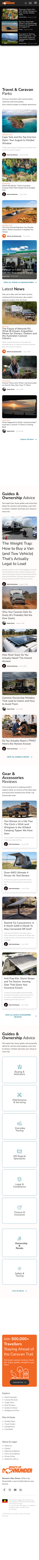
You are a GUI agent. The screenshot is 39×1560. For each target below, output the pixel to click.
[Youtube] (15, 1490)
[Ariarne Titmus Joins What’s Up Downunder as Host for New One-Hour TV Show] (19, 367)
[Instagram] (10, 1490)
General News (23, 17)
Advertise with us (11, 1459)
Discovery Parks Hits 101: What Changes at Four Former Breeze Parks (28, 12)
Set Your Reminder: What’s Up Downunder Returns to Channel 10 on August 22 (28, 24)
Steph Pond (10, 389)
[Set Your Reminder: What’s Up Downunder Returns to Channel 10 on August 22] (10, 26)
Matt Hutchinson (12, 155)
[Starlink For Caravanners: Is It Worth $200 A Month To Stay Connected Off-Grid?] (19, 908)
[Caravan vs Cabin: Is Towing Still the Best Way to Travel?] (19, 259)
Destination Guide (7, 134)
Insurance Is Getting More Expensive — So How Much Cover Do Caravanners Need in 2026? (27, 37)
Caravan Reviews (11, 1400)
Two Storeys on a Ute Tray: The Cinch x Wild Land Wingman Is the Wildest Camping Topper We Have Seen (18, 827)
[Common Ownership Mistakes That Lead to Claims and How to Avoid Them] (19, 683)
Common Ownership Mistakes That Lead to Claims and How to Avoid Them (18, 701)
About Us (8, 1446)
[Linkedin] (20, 1490)
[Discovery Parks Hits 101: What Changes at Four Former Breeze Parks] (10, 14)
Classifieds (8, 1429)
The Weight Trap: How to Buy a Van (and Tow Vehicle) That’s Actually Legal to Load (18, 553)
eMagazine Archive (11, 1410)
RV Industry (5, 326)
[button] (25, 3)
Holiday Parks (9, 1421)
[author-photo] (4, 155)
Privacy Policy (9, 1456)
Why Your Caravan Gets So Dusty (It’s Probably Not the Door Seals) (17, 615)
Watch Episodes (10, 1397)
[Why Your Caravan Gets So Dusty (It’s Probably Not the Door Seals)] (19, 597)
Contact (7, 1448)
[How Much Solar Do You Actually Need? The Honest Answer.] (19, 640)
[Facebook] (4, 1490)
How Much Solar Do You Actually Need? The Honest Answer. (17, 658)
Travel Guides (9, 1424)
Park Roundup (6, 183)
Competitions (9, 1426)
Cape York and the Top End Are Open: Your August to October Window (19, 140)
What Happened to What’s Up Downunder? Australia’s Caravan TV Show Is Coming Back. (19, 424)
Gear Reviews (9, 1405)
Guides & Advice (10, 1408)
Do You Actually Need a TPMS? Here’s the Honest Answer (19, 742)
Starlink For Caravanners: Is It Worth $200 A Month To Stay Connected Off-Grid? (19, 926)
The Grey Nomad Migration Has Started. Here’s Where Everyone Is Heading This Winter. (18, 229)
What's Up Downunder (14, 236)
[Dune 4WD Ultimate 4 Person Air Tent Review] (19, 860)
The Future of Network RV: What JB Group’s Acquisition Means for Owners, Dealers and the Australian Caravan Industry (19, 333)
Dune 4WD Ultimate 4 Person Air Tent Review (16, 874)
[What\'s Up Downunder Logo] (10, 3)
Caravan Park (6, 266)
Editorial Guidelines (12, 1451)
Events (21, 29)
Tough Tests (9, 1402)
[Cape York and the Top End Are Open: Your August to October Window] (19, 120)
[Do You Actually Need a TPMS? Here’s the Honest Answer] (19, 726)
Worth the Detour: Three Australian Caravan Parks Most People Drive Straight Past (18, 187)
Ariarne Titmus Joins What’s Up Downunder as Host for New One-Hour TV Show (19, 384)
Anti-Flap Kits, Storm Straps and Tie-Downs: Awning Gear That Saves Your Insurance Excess (19, 983)
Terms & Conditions (12, 1454)
